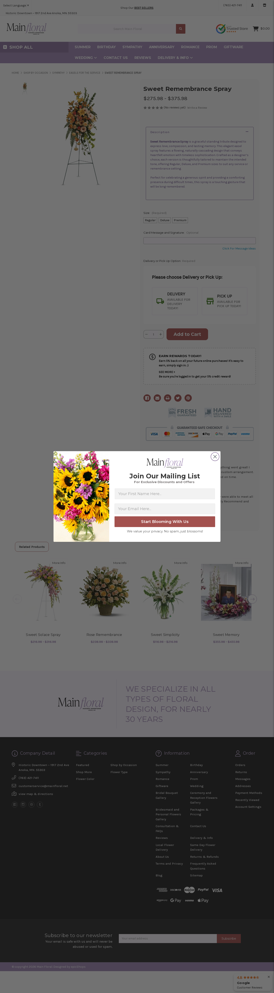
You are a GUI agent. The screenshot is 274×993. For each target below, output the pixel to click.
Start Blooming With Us (165, 521)
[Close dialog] (215, 456)
